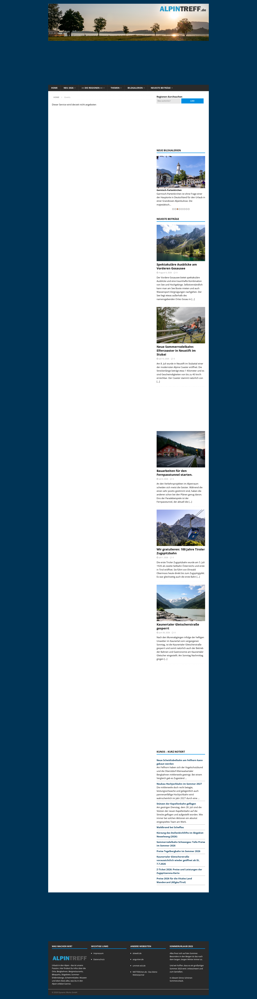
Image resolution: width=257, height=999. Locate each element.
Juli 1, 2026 (163, 557)
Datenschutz (99, 959)
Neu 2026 (68, 87)
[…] (193, 299)
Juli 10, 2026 (164, 358)
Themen (115, 87)
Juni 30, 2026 (164, 632)
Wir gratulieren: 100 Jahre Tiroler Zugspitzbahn (181, 551)
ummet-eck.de (139, 965)
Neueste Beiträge (161, 87)
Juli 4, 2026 (163, 479)
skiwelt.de (137, 953)
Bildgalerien (135, 87)
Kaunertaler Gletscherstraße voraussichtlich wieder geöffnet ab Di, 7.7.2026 (178, 860)
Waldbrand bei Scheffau (170, 827)
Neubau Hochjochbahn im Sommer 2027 (179, 783)
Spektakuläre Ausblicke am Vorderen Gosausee (177, 266)
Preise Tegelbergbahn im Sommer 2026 (178, 851)
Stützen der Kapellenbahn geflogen (176, 803)
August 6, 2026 (165, 272)
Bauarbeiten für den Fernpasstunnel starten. (174, 473)
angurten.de (138, 959)
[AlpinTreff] (128, 39)
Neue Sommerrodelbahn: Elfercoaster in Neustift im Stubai (176, 350)
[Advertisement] (128, 62)
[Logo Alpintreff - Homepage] (69, 962)
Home (54, 87)
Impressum (98, 953)
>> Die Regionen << (92, 87)
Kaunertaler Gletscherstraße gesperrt (178, 626)
